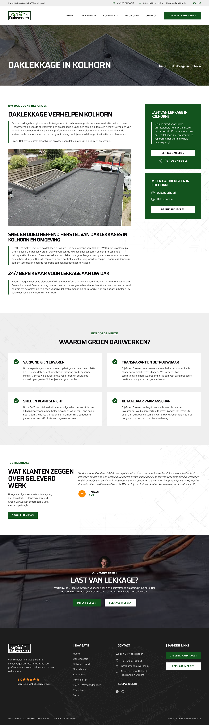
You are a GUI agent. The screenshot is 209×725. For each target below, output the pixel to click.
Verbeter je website (189, 718)
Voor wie (109, 15)
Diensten (87, 15)
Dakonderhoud (166, 193)
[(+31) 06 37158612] (160, 160)
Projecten (132, 15)
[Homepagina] (19, 15)
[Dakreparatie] (153, 199)
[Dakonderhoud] (153, 192)
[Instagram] (199, 3)
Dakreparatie (165, 199)
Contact (151, 15)
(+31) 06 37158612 (176, 161)
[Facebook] (194, 3)
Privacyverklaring (65, 718)
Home (70, 15)
